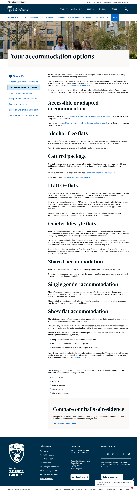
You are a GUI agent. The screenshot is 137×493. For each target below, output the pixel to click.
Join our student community (79, 17)
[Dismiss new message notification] (133, 479)
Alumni (99, 2)
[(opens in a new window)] (103, 454)
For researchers (45, 463)
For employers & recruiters (49, 467)
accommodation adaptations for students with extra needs (86, 116)
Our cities (61, 17)
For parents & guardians (48, 471)
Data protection (89, 489)
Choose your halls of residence (23, 82)
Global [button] (114, 9)
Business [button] (103, 9)
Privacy (79, 489)
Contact (126, 2)
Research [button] (90, 9)
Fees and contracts (18, 104)
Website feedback (46, 478)
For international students (49, 474)
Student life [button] (75, 9)
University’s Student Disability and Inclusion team (85, 123)
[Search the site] (125, 9)
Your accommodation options (23, 87)
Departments (107, 2)
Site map (58, 489)
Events (120, 2)
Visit (94, 2)
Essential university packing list (23, 110)
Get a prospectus (110, 477)
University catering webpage (78, 177)
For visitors (44, 451)
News (115, 2)
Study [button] (62, 9)
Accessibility (69, 489)
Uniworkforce (80, 357)
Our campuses (48, 17)
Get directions (78, 477)
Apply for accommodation (21, 93)
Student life (13, 17)
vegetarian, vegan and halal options (101, 173)
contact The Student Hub (80, 86)
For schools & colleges (48, 459)
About (89, 2)
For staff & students (47, 455)
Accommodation (31, 17)
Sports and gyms (101, 17)
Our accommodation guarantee (23, 115)
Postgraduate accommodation (23, 98)
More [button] (115, 17)
